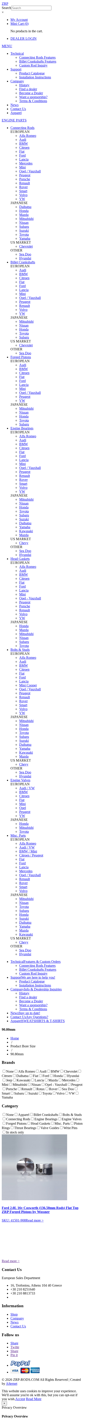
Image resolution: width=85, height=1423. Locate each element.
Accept (20, 1399)
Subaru (24, 226)
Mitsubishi (26, 219)
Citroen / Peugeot (31, 855)
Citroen (24, 147)
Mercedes (25, 163)
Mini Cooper (28, 685)
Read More (33, 1399)
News (14, 105)
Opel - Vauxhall (30, 598)
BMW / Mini (28, 851)
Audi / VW (27, 788)
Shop (14, 1314)
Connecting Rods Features (37, 57)
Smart (23, 191)
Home (14, 1038)
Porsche (24, 179)
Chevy (23, 543)
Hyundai (25, 258)
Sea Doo (25, 254)
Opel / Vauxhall (30, 171)
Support (15, 69)
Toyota (24, 234)
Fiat (21, 151)
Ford (22, 155)
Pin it (14, 1355)
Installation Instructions (35, 77)
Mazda (24, 215)
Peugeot (24, 175)
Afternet (11, 1383)
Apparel (16, 113)
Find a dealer (28, 89)
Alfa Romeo (27, 136)
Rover (23, 187)
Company (17, 81)
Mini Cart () (19, 23)
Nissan (24, 222)
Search (6, 8)
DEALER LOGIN (23, 38)
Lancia (24, 159)
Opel (22, 808)
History (24, 85)
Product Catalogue (32, 73)
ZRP (5, 3)
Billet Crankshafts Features (37, 61)
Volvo (23, 195)
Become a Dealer (31, 93)
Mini (22, 167)
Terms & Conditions (33, 101)
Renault (24, 183)
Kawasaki (26, 531)
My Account (19, 20)
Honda (24, 211)
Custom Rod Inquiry (33, 65)
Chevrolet (26, 246)
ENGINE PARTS (14, 120)
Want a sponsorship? (33, 97)
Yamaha (24, 238)
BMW (23, 143)
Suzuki (24, 230)
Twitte (14, 1347)
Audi (22, 139)
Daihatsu (25, 207)
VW (22, 199)
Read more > (35, 1220)
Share (14, 1343)
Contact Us (18, 109)
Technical (17, 53)
